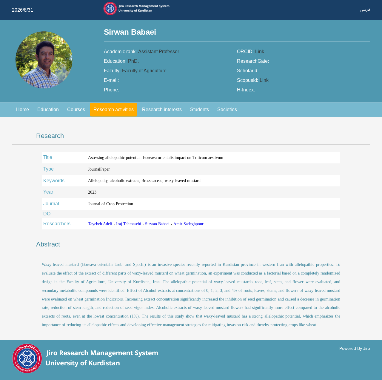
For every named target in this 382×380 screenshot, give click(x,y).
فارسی (365, 9)
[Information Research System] (139, 14)
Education (48, 109)
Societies (227, 109)
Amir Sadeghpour (188, 223)
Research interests (162, 109)
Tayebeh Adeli (100, 223)
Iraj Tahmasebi (129, 223)
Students (199, 109)
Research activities (113, 109)
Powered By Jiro (354, 348)
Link (259, 51)
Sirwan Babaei (158, 223)
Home (22, 109)
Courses (76, 109)
